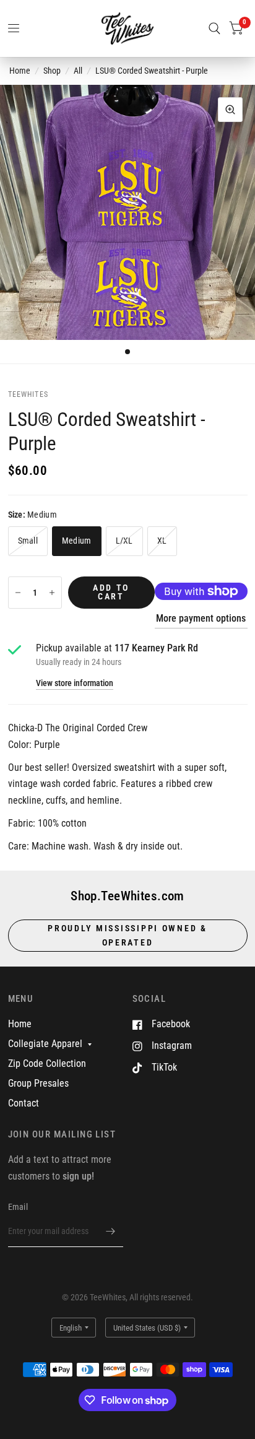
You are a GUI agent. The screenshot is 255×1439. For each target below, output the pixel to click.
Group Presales (38, 1083)
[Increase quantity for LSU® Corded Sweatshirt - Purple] (52, 592)
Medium (77, 541)
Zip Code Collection (47, 1063)
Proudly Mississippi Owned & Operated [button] (127, 935)
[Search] (214, 28)
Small (28, 541)
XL (162, 541)
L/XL (124, 541)
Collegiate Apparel (45, 1044)
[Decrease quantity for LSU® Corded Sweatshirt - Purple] (18, 592)
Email (18, 1207)
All (78, 71)
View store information (74, 683)
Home (19, 71)
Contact (23, 1103)
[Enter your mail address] (110, 1231)
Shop (52, 71)
